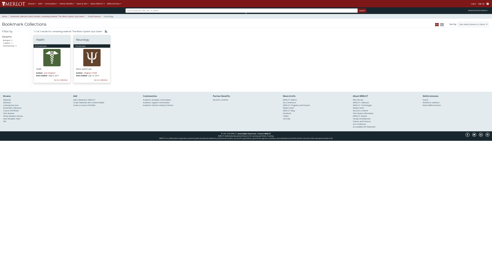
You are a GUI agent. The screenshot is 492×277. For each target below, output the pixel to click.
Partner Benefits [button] (66, 3)
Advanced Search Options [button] (477, 10)
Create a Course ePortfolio (84, 105)
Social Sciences (94, 16)
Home (4, 16)
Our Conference (289, 102)
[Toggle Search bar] (246, 13)
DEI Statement (369, 127)
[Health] (52, 57)
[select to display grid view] (437, 25)
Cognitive (6, 43)
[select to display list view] (442, 25)
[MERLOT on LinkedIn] (481, 136)
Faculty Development (362, 118)
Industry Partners (166, 105)
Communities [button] (50, 3)
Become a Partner (220, 100)
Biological (6, 40)
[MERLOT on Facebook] (467, 136)
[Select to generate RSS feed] (105, 31)
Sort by (452, 24)
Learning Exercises (11, 105)
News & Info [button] (81, 3)
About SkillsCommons (432, 105)
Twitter (286, 116)
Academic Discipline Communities (157, 100)
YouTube (286, 118)
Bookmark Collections (12, 108)
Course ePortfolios (11, 110)
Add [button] (39, 3)
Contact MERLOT (264, 134)
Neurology (82, 39)
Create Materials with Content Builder (88, 102)
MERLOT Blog (289, 110)
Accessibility (358, 127)
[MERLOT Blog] (487, 136)
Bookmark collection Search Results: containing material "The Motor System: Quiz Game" (47, 16)
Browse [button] (31, 3)
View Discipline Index (11, 118)
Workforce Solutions (431, 102)
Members (7, 102)
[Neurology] (92, 57)
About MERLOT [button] (97, 3)
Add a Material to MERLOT (84, 100)
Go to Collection (61, 80)
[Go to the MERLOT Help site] (487, 3)
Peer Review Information (363, 113)
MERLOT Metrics (290, 100)
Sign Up (481, 3)
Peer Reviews (8, 113)
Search (362, 10)
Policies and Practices (362, 121)
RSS (4, 121)
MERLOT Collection (361, 102)
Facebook (287, 113)
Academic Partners (151, 105)
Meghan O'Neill (90, 73)
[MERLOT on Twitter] (474, 136)
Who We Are (358, 100)
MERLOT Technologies (362, 105)
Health (40, 39)
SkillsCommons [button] (113, 3)
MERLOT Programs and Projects (296, 105)
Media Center (288, 108)
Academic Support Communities (156, 102)
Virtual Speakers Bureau (13, 116)
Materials (7, 100)
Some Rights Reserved (247, 134)
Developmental (8, 46)
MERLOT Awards (360, 116)
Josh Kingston (49, 73)
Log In (473, 3)
